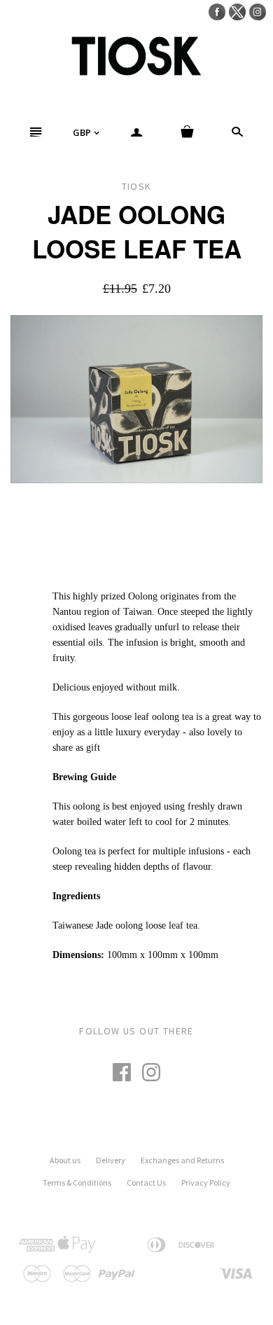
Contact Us (146, 1182)
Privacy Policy (205, 1182)
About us (65, 1160)
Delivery (110, 1160)
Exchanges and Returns (182, 1160)
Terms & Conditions (77, 1182)
